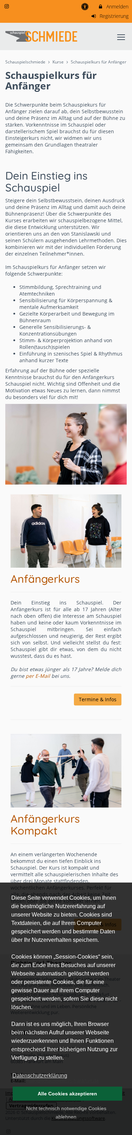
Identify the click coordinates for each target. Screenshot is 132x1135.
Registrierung (113, 16)
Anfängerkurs (45, 579)
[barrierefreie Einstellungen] (86, 6)
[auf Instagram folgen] (7, 6)
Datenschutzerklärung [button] (39, 1076)
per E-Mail (38, 676)
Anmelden (116, 6)
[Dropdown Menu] (121, 37)
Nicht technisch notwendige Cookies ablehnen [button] (66, 1113)
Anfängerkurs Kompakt (45, 824)
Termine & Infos (98, 699)
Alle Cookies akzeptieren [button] (67, 1093)
